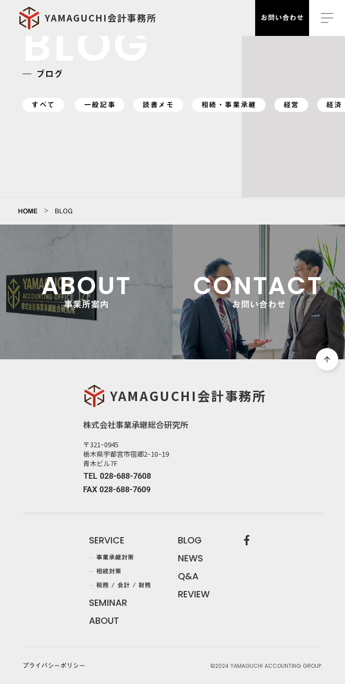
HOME (28, 211)
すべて (43, 105)
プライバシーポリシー (53, 666)
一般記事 (99, 105)
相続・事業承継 (229, 105)
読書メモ (158, 105)
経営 (291, 105)
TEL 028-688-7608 (117, 476)
